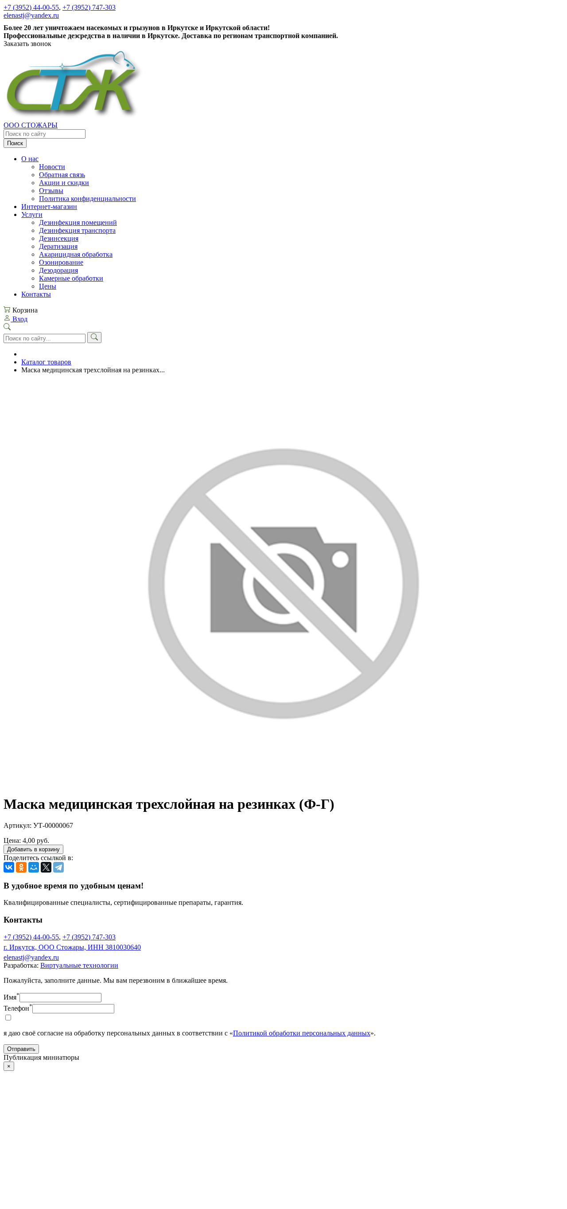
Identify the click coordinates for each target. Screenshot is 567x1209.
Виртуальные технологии (79, 965)
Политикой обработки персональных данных (301, 1033)
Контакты (36, 294)
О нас (30, 158)
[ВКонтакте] (9, 867)
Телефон (18, 1008)
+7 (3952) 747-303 (89, 7)
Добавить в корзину (33, 849)
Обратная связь (62, 174)
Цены (47, 286)
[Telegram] (58, 867)
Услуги (32, 214)
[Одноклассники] (21, 867)
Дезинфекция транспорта (77, 230)
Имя (11, 997)
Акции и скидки (64, 182)
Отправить (21, 1049)
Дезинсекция (58, 238)
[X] (46, 867)
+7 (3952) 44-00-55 (31, 7)
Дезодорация (58, 270)
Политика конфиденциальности (87, 198)
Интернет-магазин (49, 206)
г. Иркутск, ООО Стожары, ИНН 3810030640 (72, 947)
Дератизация (58, 246)
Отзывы (51, 190)
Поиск (15, 143)
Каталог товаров (46, 362)
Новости (52, 166)
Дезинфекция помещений (78, 222)
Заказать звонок (27, 43)
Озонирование (61, 262)
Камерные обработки (71, 278)
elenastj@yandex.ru (31, 15)
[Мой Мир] (33, 867)
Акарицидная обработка (76, 254)
